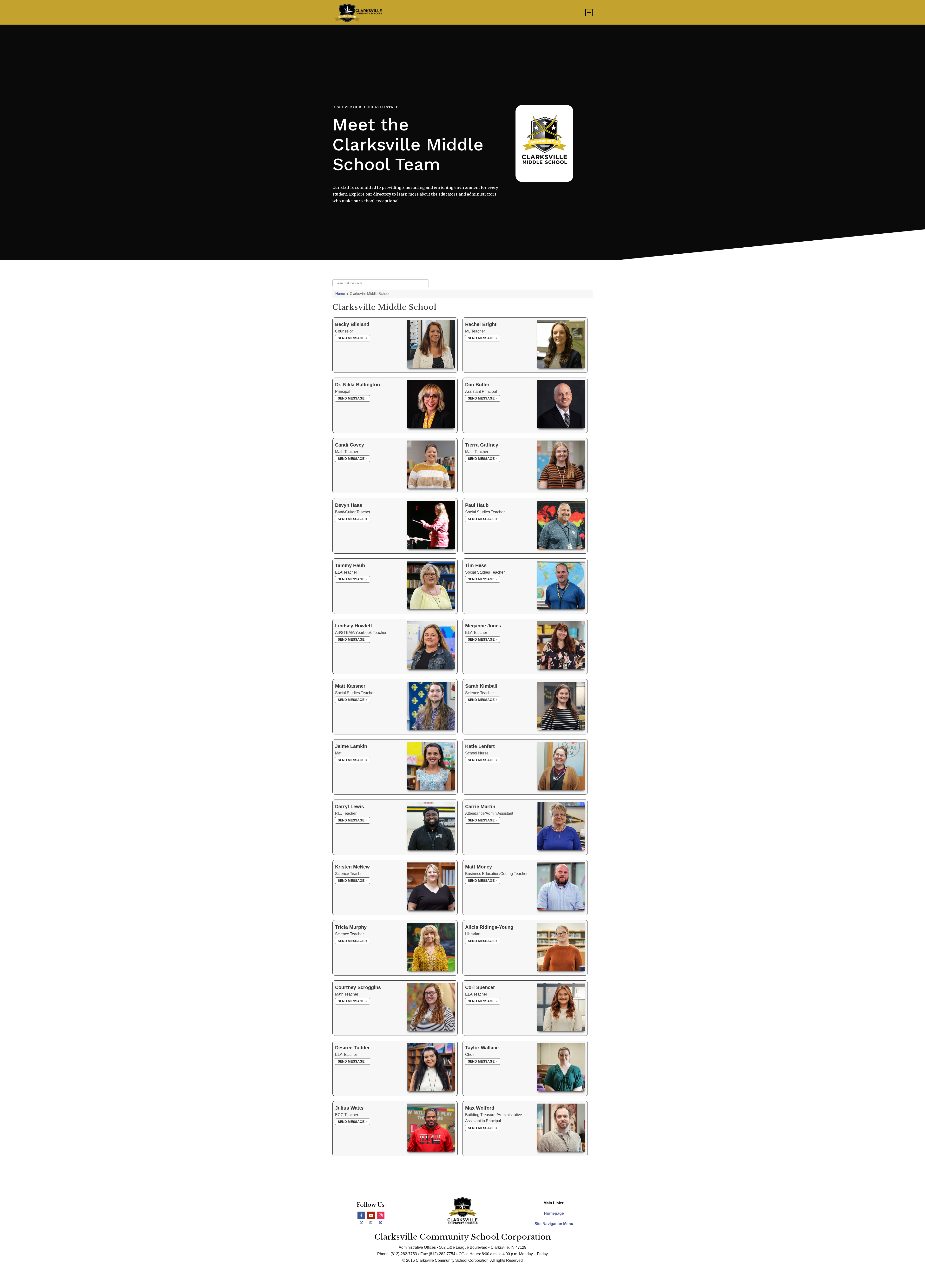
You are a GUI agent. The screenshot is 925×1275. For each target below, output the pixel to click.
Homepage (554, 1213)
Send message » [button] (352, 338)
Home (340, 294)
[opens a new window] (361, 1215)
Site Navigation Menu (554, 1224)
